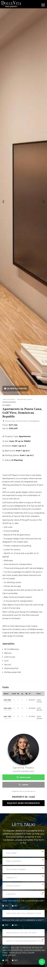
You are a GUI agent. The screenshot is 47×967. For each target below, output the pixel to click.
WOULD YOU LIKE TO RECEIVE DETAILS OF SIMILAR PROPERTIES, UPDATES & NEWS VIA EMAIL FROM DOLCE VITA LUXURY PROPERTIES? (23, 951)
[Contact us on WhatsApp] (42, 962)
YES (6, 906)
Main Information (9, 399)
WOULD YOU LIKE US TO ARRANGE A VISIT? (23, 920)
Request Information (24, 399)
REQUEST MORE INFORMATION (23, 803)
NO (15, 906)
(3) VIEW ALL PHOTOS (17, 389)
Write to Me (24, 777)
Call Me (24, 785)
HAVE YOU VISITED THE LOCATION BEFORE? (23, 901)
